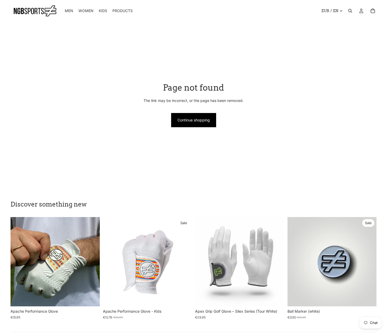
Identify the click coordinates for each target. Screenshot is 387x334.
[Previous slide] (18, 262)
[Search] (350, 11)
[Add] (368, 298)
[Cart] (373, 11)
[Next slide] (92, 262)
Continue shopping (193, 120)
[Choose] (91, 298)
